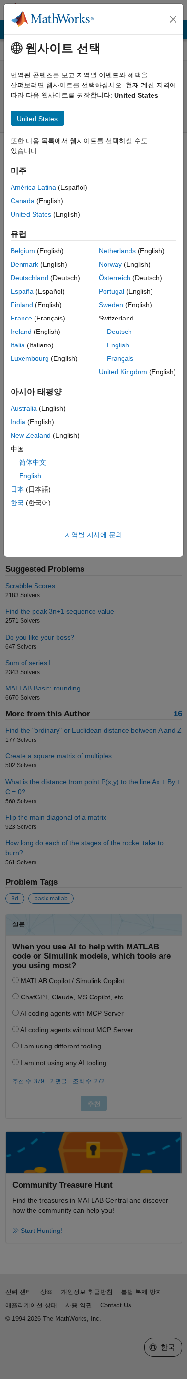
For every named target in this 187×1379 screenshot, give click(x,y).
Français (120, 358)
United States (31, 214)
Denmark (24, 264)
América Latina (33, 187)
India (18, 422)
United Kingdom (123, 372)
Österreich (114, 278)
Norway (110, 264)
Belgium (23, 251)
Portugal (111, 291)
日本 (17, 489)
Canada (23, 201)
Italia (18, 345)
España (22, 291)
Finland (22, 304)
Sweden (111, 304)
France (21, 318)
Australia (24, 408)
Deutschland (29, 278)
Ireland (21, 331)
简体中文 (32, 462)
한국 (17, 502)
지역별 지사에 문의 (93, 535)
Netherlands (117, 251)
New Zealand (31, 435)
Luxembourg (30, 358)
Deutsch (119, 331)
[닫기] (173, 19)
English (118, 345)
